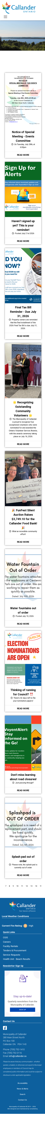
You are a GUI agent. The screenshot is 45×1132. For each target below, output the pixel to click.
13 (31, 886)
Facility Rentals (10, 946)
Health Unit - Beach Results (16, 959)
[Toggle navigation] (5, 16)
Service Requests (11, 955)
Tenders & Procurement (14, 950)
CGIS (5, 937)
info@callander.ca (17, 1056)
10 (17, 886)
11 (22, 886)
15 (41, 886)
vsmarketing (33, 1109)
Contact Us (22, 1100)
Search (22, 1094)
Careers (7, 942)
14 (36, 886)
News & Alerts (22, 1089)
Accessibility (22, 1083)
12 (27, 886)
